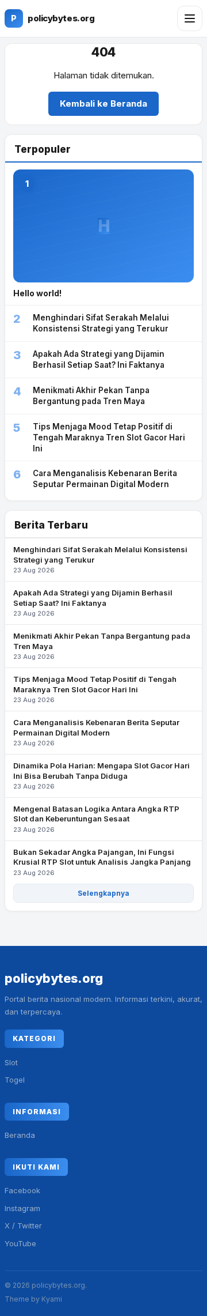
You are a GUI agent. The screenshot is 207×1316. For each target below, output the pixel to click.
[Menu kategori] (189, 18)
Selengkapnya (103, 893)
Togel (15, 1079)
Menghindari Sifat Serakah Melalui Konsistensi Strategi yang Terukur (100, 559)
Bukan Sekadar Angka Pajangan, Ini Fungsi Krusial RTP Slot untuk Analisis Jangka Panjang (102, 862)
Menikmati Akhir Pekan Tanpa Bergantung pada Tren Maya (101, 646)
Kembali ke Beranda (103, 103)
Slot (11, 1062)
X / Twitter (23, 1225)
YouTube (20, 1243)
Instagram (22, 1208)
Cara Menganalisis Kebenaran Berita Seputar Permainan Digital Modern (96, 732)
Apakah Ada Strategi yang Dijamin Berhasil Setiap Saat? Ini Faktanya (92, 602)
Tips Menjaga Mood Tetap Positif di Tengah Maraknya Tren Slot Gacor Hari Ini (95, 689)
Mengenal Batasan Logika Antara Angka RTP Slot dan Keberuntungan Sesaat (96, 819)
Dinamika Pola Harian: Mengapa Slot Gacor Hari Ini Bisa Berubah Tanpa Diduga (101, 775)
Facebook (22, 1190)
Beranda (20, 1135)
